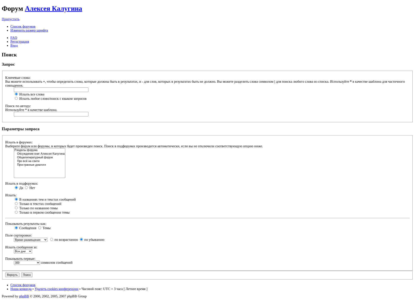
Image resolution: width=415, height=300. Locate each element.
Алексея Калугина (53, 8)
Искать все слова (31, 94)
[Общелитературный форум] (39, 157)
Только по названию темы (38, 208)
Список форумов (22, 26)
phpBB (24, 296)
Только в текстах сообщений (39, 204)
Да (20, 188)
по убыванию (93, 239)
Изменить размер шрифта (29, 30)
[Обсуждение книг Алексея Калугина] (39, 154)
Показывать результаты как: (25, 223)
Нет (32, 188)
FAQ (13, 38)
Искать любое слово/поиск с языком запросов (52, 98)
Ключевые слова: (17, 77)
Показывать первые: (20, 258)
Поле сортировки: (18, 235)
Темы (46, 228)
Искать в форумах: (19, 142)
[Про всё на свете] (39, 161)
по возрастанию (66, 239)
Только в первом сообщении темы (44, 212)
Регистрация (19, 41)
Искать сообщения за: (21, 247)
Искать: (10, 195)
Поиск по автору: (18, 106)
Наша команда (21, 289)
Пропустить (10, 19)
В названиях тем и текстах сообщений (47, 199)
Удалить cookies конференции (56, 289)
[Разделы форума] (39, 150)
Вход (14, 45)
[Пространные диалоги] (39, 165)
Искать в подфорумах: (21, 183)
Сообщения (27, 228)
